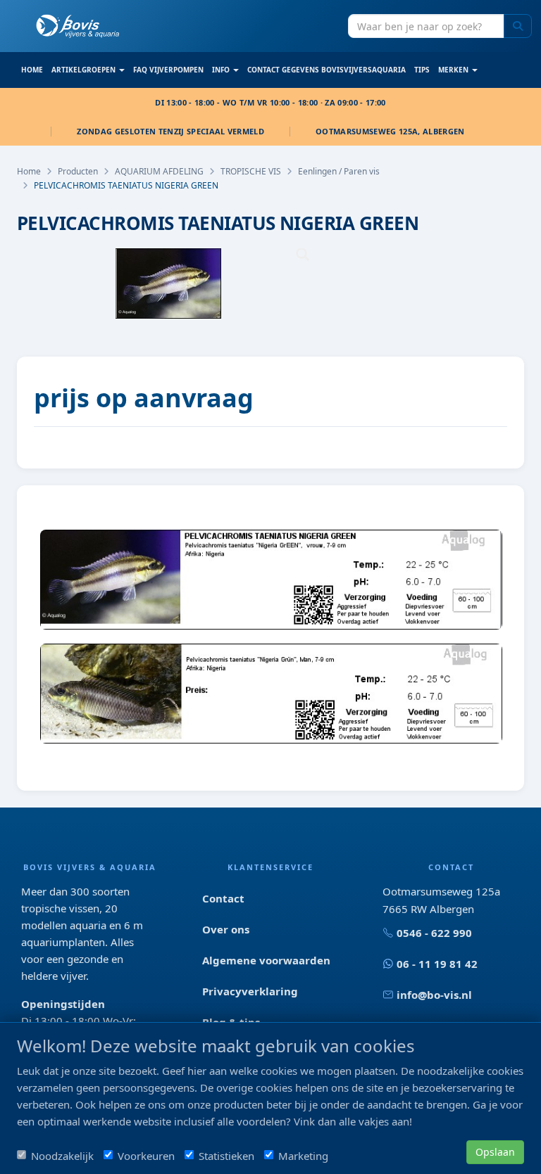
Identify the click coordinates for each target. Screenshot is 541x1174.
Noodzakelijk (62, 1156)
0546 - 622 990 (434, 933)
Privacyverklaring (250, 991)
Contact (223, 898)
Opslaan (495, 1152)
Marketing (303, 1156)
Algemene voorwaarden (266, 960)
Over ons (225, 929)
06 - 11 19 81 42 (437, 964)
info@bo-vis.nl (434, 995)
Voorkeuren (146, 1156)
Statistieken (226, 1156)
